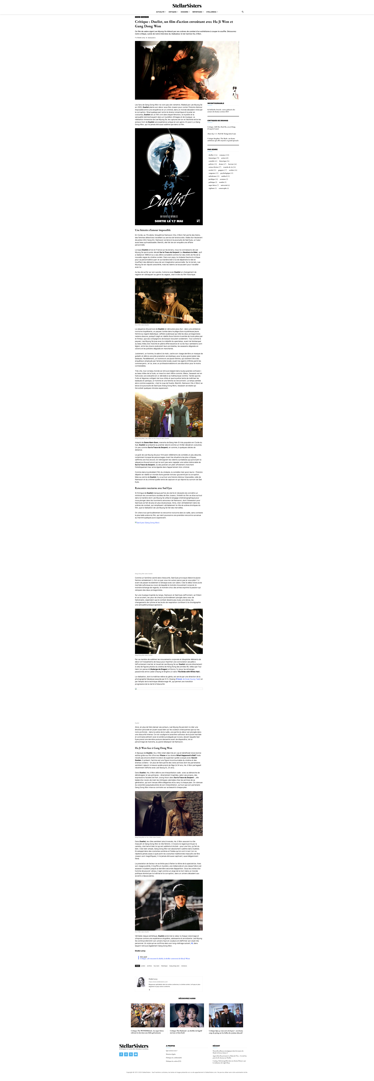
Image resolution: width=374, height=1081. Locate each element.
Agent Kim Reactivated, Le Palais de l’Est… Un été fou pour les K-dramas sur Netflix (230, 1057)
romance (184, 966)
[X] (156, 972)
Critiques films (144, 17)
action (143, 966)
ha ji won (156, 966)
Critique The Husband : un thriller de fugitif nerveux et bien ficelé (186, 1032)
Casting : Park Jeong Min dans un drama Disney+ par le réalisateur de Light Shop (229, 1062)
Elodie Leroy (141, 37)
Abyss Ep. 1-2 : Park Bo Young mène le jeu (221, 134)
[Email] (174, 972)
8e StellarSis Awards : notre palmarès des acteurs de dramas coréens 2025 (221, 111)
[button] (242, 12)
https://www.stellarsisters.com (158, 982)
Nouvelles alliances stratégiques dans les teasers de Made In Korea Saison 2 (228, 1052)
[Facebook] (151, 972)
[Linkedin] (165, 972)
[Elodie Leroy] (141, 984)
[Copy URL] (187, 972)
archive (149, 966)
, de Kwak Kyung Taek (188, 679)
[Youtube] (136, 1054)
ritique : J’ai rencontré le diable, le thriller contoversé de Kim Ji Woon (165, 958)
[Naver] (183, 972)
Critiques (138, 17)
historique (164, 966)
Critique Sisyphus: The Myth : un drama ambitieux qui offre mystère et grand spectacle (223, 139)
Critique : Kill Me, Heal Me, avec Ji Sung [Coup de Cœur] (221, 128)
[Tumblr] (178, 972)
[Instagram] (126, 1054)
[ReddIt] (169, 972)
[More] (192, 972)
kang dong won (174, 966)
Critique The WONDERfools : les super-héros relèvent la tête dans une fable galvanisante (147, 1032)
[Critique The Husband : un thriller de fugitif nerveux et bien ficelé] (187, 1015)
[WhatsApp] (160, 972)
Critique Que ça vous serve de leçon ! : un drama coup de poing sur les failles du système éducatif (226, 1032)
